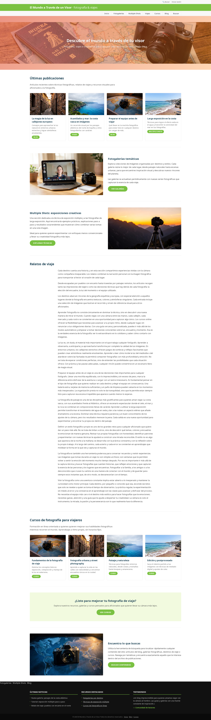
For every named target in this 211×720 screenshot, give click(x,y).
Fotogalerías (119, 13)
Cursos (157, 13)
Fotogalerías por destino (93, 698)
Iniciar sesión (176, 2)
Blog (167, 13)
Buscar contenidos (121, 665)
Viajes (147, 13)
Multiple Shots (134, 13)
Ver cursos (105, 612)
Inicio (106, 13)
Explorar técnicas (42, 243)
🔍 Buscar (166, 2)
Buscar (176, 13)
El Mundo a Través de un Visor (64, 7)
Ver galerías (117, 189)
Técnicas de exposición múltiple (96, 702)
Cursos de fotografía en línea (95, 705)
